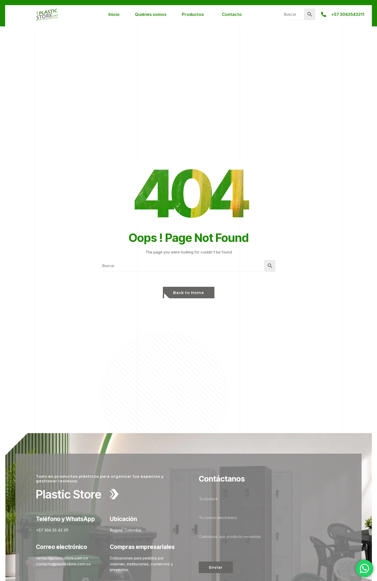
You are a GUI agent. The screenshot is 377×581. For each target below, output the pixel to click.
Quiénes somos (150, 14)
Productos (193, 14)
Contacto (232, 14)
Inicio (114, 14)
